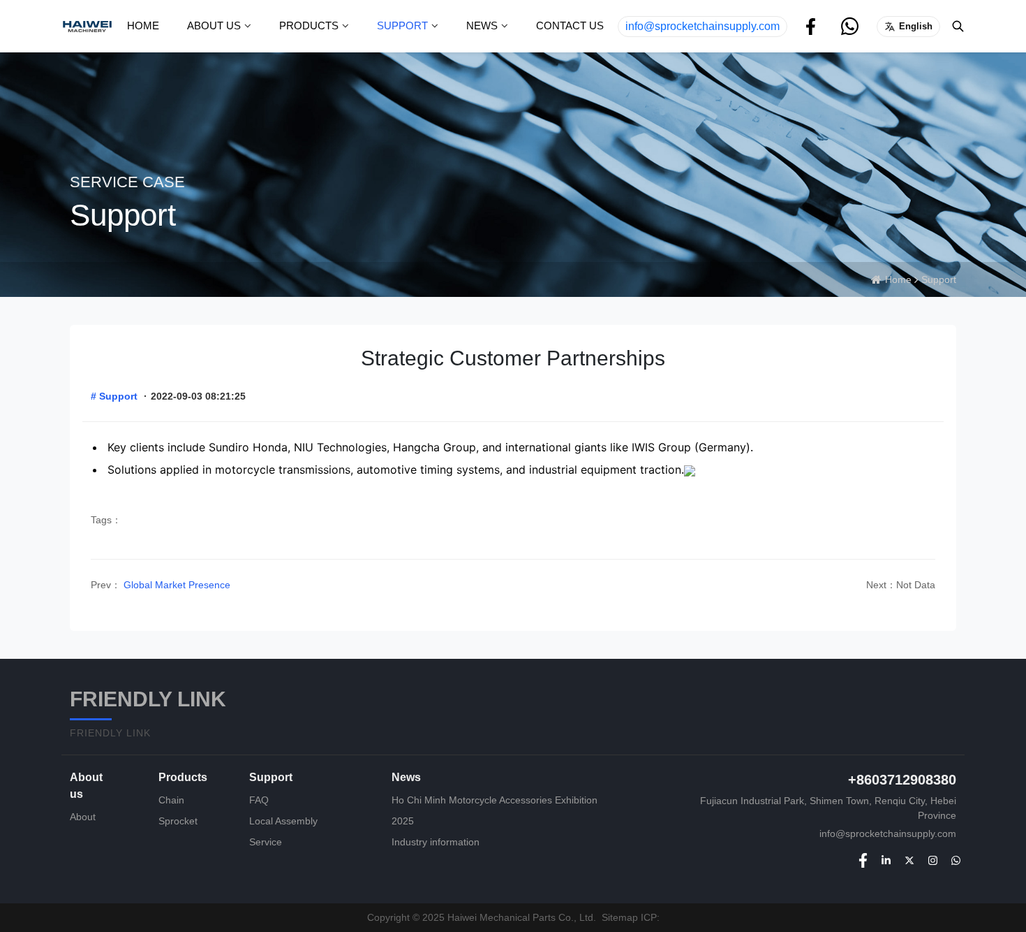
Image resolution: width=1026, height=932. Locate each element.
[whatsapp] (849, 25)
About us (214, 25)
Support (402, 25)
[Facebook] (810, 25)
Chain (171, 800)
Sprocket (178, 821)
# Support (114, 396)
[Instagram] (932, 860)
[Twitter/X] (909, 860)
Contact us (570, 25)
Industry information (435, 841)
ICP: (650, 917)
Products (309, 25)
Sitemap (620, 917)
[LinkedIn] (886, 860)
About (83, 816)
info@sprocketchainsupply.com (702, 26)
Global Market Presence (175, 584)
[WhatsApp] (955, 860)
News (482, 25)
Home (143, 25)
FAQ (259, 800)
